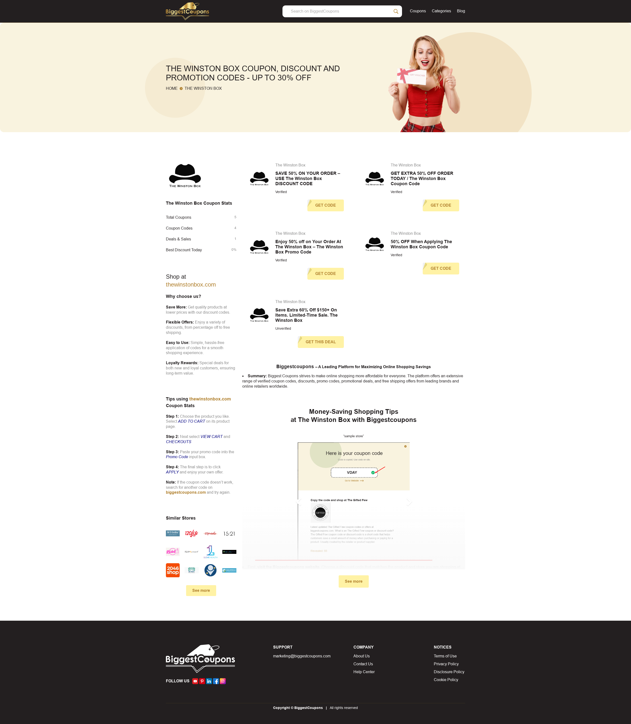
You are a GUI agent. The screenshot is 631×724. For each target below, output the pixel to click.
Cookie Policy (446, 680)
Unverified (283, 328)
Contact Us (363, 664)
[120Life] (191, 533)
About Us (361, 656)
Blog (461, 11)
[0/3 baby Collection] (173, 533)
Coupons (418, 11)
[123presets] (210, 533)
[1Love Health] (210, 552)
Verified (281, 192)
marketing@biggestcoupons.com (302, 656)
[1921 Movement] (191, 552)
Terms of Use (445, 656)
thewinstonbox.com (191, 284)
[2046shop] (173, 570)
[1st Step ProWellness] (229, 552)
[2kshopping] (229, 570)
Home (172, 88)
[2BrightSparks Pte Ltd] (210, 570)
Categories (441, 11)
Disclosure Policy (449, 672)
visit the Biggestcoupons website (288, 567)
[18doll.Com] (173, 552)
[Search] (396, 11)
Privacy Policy (446, 664)
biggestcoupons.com (186, 492)
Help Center (364, 672)
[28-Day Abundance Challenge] (191, 570)
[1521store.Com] (229, 533)
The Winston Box (290, 165)
